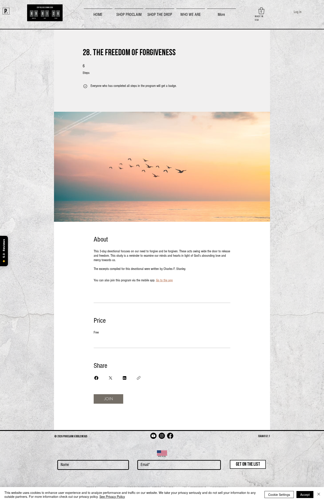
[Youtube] (153, 436)
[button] (129, 13)
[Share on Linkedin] (124, 378)
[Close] (318, 494)
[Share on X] (110, 378)
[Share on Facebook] (96, 378)
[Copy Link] (138, 378)
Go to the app (164, 280)
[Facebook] (170, 436)
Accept (305, 494)
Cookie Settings (279, 494)
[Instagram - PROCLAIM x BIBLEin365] (162, 436)
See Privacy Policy (112, 496)
